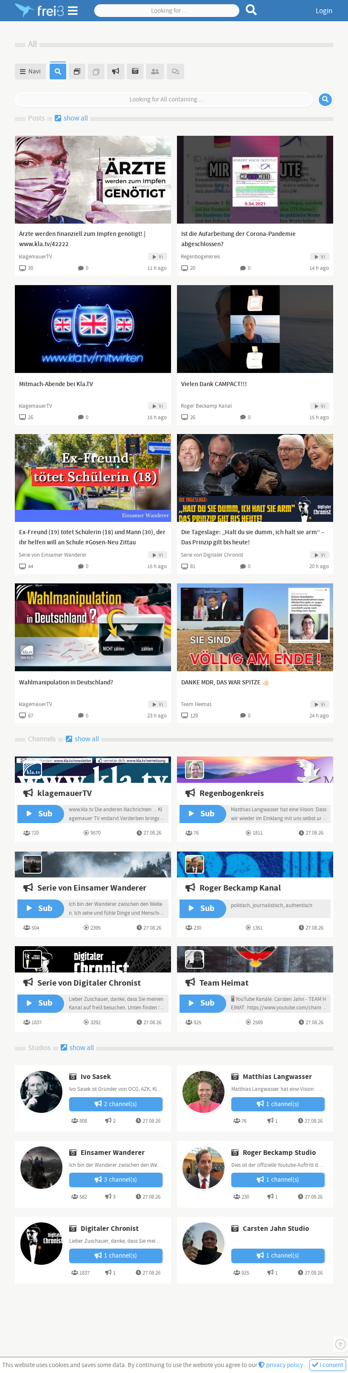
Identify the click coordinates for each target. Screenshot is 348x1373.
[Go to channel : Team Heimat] (255, 959)
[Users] (155, 71)
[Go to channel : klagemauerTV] (93, 769)
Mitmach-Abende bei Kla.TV (56, 384)
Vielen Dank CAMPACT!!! (214, 384)
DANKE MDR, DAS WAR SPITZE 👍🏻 (225, 682)
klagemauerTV (35, 256)
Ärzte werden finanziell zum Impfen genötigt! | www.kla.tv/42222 (82, 239)
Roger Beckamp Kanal (206, 406)
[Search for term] (251, 9)
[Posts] (77, 71)
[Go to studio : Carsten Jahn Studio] (203, 1243)
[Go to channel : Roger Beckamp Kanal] (255, 864)
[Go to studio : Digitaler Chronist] (41, 1243)
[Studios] (135, 71)
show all (75, 118)
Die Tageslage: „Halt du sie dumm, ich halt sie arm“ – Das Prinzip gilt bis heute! (252, 537)
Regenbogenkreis (200, 256)
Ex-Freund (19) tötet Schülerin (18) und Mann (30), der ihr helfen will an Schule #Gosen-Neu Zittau (92, 537)
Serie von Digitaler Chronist (212, 555)
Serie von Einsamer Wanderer (53, 555)
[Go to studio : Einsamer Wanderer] (41, 1167)
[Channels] (115, 71)
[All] (58, 71)
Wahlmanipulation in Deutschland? (66, 682)
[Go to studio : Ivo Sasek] (41, 1092)
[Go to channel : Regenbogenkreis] (255, 769)
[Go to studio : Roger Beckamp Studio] (203, 1167)
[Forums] (175, 71)
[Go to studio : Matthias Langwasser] (203, 1092)
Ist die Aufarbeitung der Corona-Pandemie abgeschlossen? (238, 239)
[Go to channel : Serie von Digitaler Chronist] (93, 959)
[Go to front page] (39, 10)
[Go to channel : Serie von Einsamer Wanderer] (93, 864)
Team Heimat (196, 704)
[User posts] (96, 71)
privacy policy (284, 1365)
